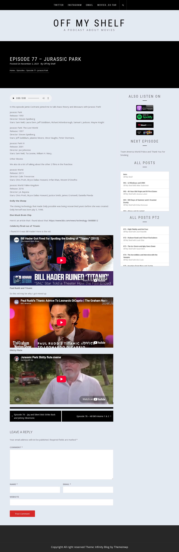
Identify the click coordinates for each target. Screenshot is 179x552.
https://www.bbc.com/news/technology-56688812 (73, 220)
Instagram (75, 5)
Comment (16, 447)
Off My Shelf (89, 23)
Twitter (59, 5)
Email (89, 5)
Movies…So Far (107, 5)
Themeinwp (121, 547)
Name (14, 484)
